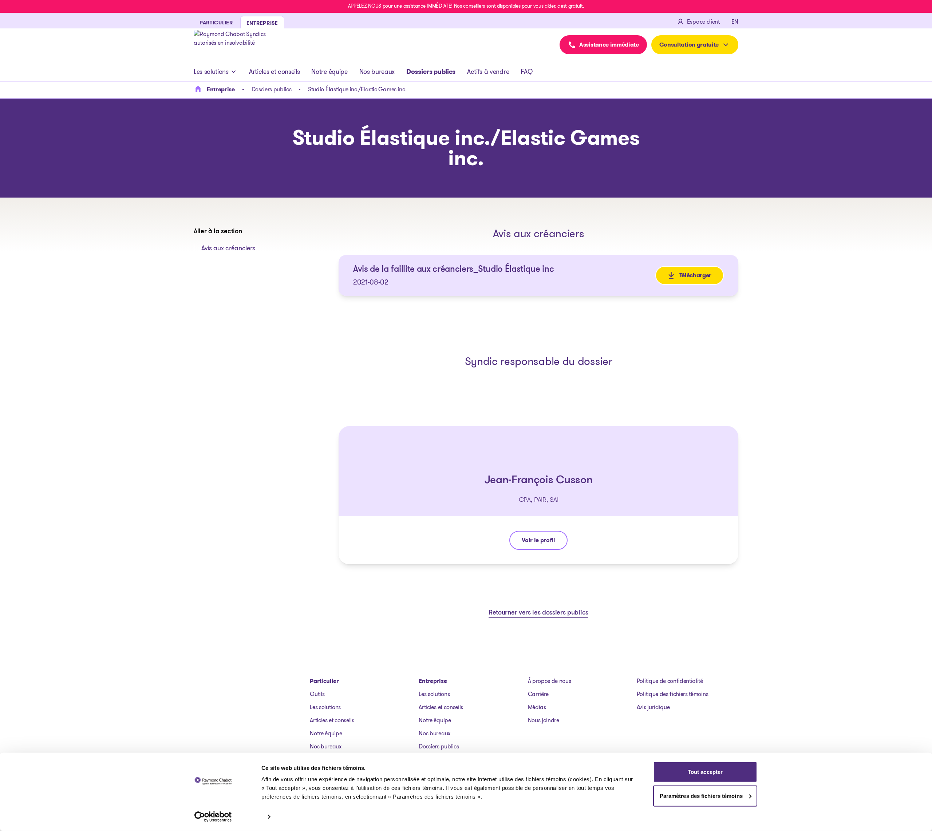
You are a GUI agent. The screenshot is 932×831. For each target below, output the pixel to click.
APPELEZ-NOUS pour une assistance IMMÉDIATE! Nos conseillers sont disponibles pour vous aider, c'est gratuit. (466, 5)
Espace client (703, 21)
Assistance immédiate (609, 44)
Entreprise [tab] (262, 23)
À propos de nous (549, 681)
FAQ (526, 71)
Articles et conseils (274, 71)
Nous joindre (543, 720)
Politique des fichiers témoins (672, 694)
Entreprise (433, 681)
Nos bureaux (377, 71)
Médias (537, 707)
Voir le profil (544, 542)
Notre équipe (329, 71)
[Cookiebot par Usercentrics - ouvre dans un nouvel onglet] (213, 816)
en (734, 21)
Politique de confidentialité (670, 681)
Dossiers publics (430, 71)
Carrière (538, 694)
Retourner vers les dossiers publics (538, 613)
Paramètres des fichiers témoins (701, 795)
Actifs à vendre (488, 71)
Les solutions (211, 71)
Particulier (324, 681)
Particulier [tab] (216, 22)
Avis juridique (653, 707)
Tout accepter (705, 772)
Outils (317, 694)
